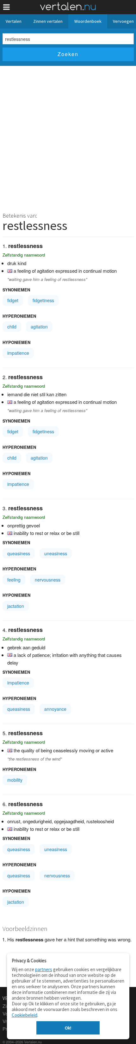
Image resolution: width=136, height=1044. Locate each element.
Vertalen (14, 21)
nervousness (47, 579)
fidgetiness (43, 300)
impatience (18, 353)
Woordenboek (88, 21)
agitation (39, 326)
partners (43, 969)
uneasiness (55, 553)
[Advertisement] (68, 137)
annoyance (55, 709)
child (11, 326)
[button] (6, 7)
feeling (14, 579)
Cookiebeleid (24, 1015)
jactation (15, 606)
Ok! (68, 1028)
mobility (14, 780)
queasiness (18, 553)
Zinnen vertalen (48, 21)
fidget (12, 300)
